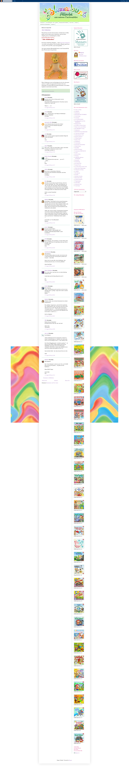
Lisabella (77, 171)
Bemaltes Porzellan (78, 176)
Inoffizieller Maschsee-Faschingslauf (79, 158)
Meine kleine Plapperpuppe (80, 168)
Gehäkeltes (77, 111)
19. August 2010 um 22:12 (50, 375)
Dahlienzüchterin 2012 (79, 135)
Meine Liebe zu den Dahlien (80, 127)
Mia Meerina (77, 173)
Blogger (70, 760)
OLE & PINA (77, 154)
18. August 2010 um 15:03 (50, 118)
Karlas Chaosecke (48, 156)
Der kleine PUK (78, 163)
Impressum (53, 24)
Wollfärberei (77, 141)
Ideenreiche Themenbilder (49, 91)
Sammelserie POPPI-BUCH (80, 151)
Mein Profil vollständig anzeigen (82, 55)
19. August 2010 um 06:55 (50, 266)
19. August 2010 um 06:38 (50, 247)
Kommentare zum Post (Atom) (52, 382)
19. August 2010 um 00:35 (50, 234)
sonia (46, 134)
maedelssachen (48, 252)
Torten (76, 152)
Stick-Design (77, 161)
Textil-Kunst (77, 185)
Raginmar (47, 359)
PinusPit (76, 174)
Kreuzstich (77, 160)
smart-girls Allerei (48, 122)
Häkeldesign (77, 113)
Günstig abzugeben (78, 179)
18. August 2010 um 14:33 (50, 107)
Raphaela (47, 199)
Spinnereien (77, 130)
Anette (46, 111)
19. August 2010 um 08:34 (50, 281)
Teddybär (76, 22)
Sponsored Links (78, 184)
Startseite (56, 380)
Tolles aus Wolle (78, 109)
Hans (46, 181)
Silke (46, 320)
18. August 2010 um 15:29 (50, 152)
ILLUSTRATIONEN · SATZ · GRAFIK (52, 22)
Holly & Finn (77, 139)
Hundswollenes (78, 146)
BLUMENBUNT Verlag (79, 128)
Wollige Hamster (78, 138)
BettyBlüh (77, 147)
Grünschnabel (77, 143)
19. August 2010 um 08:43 (50, 316)
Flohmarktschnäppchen (65, 42)
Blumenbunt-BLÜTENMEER (63, 22)
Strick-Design (77, 116)
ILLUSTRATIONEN (79, 119)
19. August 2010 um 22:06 (50, 355)
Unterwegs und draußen (79, 133)
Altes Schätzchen (46, 30)
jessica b (46, 227)
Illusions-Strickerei (78, 136)
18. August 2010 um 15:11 (50, 129)
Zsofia (46, 239)
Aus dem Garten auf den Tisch (81, 166)
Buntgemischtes (78, 123)
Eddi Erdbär (77, 182)
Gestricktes (77, 117)
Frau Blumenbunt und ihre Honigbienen (80, 121)
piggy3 (46, 145)
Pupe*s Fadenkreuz (49, 270)
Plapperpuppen (78, 181)
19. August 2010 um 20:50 (50, 329)
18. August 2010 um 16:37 (50, 165)
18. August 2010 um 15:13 (50, 141)
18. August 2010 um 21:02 (50, 195)
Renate (46, 97)
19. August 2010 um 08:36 (50, 295)
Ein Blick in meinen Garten (80, 125)
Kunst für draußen (78, 149)
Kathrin (46, 286)
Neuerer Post (44, 380)
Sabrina (46, 169)
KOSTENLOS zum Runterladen (45, 24)
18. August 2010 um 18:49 (50, 176)
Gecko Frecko (71, 22)
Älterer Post (67, 380)
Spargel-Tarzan (78, 165)
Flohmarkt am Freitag (79, 169)
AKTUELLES (42, 22)
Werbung (77, 155)
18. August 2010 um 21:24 (50, 222)
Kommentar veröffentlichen (48, 377)
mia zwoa (47, 333)
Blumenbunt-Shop (78, 177)
